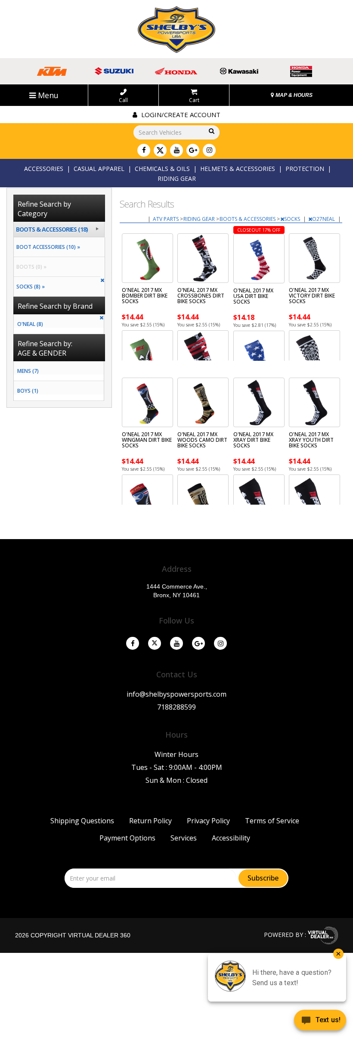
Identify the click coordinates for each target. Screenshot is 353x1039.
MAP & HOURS (293, 95)
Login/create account (179, 114)
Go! (211, 131)
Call (123, 99)
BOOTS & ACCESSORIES (248, 219)
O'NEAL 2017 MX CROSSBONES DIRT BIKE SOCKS (200, 295)
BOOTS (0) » (30, 266)
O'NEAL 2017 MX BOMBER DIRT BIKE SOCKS (144, 295)
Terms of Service (272, 820)
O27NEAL (324, 219)
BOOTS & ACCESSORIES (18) (52, 229)
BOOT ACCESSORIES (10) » (47, 247)
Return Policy (150, 820)
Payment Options (127, 838)
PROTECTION (304, 168)
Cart (194, 99)
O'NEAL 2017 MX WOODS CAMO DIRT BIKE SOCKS (202, 440)
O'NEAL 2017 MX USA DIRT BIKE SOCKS (253, 296)
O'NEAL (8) (30, 324)
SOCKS (292, 219)
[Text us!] (320, 1022)
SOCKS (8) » (29, 286)
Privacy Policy (208, 820)
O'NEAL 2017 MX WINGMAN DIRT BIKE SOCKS (147, 440)
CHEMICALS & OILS (162, 168)
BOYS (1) (27, 390)
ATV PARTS (166, 219)
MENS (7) (28, 371)
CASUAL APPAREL (99, 168)
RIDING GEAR (177, 178)
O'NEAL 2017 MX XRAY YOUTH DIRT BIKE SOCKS (311, 440)
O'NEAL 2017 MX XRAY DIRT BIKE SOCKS (253, 440)
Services (183, 838)
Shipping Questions (82, 820)
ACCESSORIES (43, 168)
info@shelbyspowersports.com (176, 694)
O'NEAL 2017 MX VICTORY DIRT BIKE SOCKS (312, 295)
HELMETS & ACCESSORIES (237, 168)
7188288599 (176, 707)
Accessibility (231, 838)
